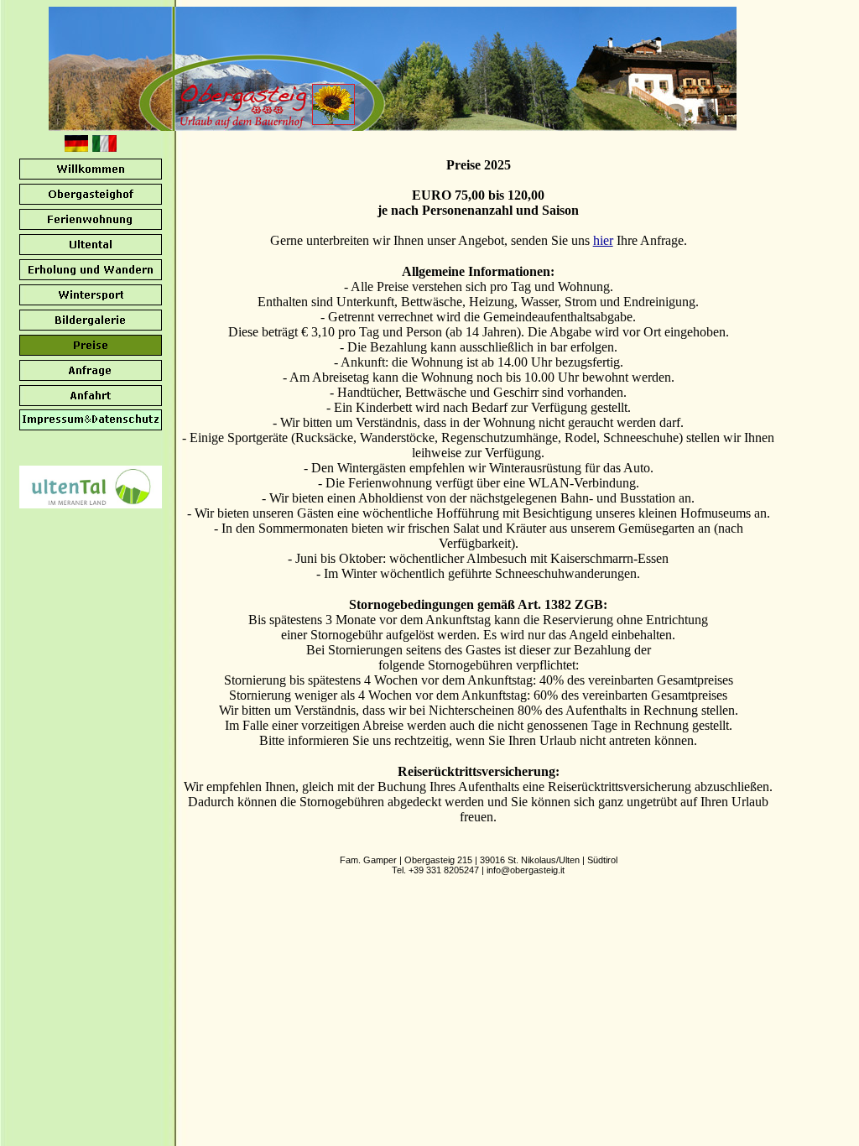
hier (603, 240)
